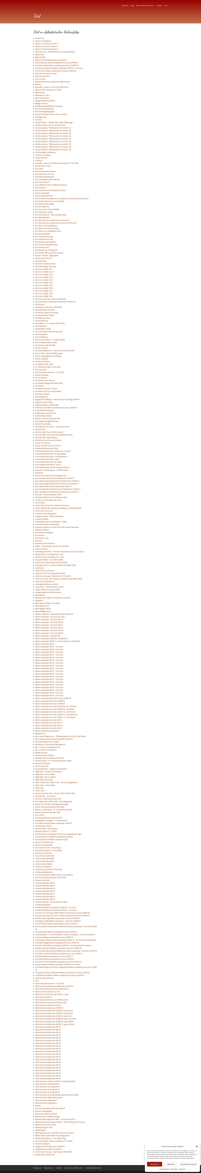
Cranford (38, 160)
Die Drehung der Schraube (45, 266)
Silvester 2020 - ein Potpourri (46, 829)
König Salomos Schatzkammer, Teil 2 (49, 557)
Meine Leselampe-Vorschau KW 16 (48, 720)
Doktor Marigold (41, 359)
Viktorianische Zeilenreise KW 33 (48, 1051)
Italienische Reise (42, 530)
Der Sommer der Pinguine (45, 242)
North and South (41, 766)
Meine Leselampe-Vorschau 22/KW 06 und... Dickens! (56, 706)
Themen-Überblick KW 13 (45, 899)
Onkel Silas (39, 788)
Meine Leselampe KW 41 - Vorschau (49, 679)
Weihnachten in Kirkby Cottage (47, 1116)
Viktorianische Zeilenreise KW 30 (48, 1046)
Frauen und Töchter (43, 443)
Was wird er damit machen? (46, 1114)
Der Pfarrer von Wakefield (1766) (48, 231)
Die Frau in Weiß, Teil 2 (44, 277)
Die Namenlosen (41, 321)
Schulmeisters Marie (43, 826)
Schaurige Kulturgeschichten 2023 (48, 818)
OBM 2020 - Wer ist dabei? (45, 777)
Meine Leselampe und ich (145, 5)
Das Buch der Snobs (43, 166)
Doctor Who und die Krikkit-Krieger (49, 353)
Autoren (159, 5)
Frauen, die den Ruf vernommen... (48, 446)
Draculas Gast (40, 369)
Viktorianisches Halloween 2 (46, 1103)
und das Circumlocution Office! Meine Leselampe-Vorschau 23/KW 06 (62, 913)
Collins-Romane (41, 158)
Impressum (182, 1169)
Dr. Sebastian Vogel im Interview (48, 367)
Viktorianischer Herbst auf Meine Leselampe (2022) (55, 1081)
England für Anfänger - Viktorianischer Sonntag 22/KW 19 (57, 399)
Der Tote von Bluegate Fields (46, 245)
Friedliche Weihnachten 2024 (46, 448)
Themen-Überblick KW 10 (45, 891)
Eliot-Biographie (41, 397)
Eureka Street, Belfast (43, 416)
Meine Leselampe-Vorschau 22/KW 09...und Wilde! (54, 709)
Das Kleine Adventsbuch (44, 177)
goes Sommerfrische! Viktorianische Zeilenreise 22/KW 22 (57, 489)
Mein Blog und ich (42, 606)
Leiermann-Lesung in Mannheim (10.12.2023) (52, 576)
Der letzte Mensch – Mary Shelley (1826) (50, 215)
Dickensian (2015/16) (43, 258)
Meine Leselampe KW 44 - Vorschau (49, 687)
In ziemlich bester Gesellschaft (47, 524)
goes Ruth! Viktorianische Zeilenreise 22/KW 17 (53, 486)
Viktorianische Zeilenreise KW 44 (48, 1073)
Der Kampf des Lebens (44, 212)
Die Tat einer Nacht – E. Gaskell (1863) (50, 340)
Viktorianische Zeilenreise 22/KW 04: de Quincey (54, 1011)
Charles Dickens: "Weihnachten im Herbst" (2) (53, 130)
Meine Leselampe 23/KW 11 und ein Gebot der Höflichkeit (57, 641)
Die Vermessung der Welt (45, 345)
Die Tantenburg (41, 337)
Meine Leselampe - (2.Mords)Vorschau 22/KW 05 (54, 614)
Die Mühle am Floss (42, 318)
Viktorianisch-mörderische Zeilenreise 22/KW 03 (54, 986)
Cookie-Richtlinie (164, 1169)
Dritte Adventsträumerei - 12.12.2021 (49, 372)
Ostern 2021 (40, 790)
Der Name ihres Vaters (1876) (46, 228)
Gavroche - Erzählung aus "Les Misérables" (52, 470)
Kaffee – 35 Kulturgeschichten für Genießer (52, 546)
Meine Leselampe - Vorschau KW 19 (49, 619)
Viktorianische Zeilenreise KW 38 (48, 1059)
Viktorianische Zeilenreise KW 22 (48, 1032)
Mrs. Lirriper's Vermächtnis (46, 750)
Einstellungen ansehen (189, 1164)
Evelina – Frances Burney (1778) (47, 418)
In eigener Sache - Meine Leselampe (49, 516)
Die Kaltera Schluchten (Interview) (48, 307)
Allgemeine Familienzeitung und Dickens (51, 60)
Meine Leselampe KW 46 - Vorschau (49, 693)
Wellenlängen (40, 1130)
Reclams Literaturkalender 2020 (47, 812)
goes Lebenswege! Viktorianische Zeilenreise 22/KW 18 (56, 484)
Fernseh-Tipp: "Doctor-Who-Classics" (49, 432)
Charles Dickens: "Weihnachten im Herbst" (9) (53, 149)
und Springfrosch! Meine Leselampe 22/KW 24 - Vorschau (57, 964)
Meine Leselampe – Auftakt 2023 (47, 636)
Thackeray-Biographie (43, 872)
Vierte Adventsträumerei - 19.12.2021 (49, 983)
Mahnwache (40, 595)
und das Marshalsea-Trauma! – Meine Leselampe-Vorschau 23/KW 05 (62, 915)
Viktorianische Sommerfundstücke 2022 (51, 1002)
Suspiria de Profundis (43, 853)
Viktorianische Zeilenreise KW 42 (48, 1068)
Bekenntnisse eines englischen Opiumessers (52, 82)
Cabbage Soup (41, 117)
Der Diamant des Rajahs (44, 204)
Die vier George (41, 348)
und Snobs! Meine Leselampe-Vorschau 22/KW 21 (54, 959)
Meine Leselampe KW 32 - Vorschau (49, 657)
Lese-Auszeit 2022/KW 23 (45, 581)
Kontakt (59, 1168)
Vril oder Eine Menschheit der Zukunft (50, 1108)
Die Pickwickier (41, 326)
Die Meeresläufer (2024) (44, 315)
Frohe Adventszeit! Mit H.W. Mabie (48, 462)
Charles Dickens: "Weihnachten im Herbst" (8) (53, 147)
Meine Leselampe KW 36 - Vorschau (49, 668)
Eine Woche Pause (42, 394)
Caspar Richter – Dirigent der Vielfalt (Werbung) (54, 122)
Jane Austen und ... (42, 538)
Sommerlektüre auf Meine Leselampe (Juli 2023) (54, 837)
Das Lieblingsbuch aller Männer (47, 179)
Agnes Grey (39, 54)
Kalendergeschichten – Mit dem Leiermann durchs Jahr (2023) (59, 551)
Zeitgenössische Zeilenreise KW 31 (48, 1149)
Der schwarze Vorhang (44, 236)
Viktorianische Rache (43, 997)
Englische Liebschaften (44, 402)
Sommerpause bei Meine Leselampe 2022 (51, 839)
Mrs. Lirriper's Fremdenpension (47, 747)
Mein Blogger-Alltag (42, 608)
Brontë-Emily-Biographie (44, 111)
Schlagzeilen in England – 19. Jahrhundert (51, 820)
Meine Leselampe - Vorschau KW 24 (49, 633)
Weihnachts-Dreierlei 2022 (45, 1125)
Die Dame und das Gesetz (45, 264)
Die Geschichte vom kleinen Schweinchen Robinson (55, 302)
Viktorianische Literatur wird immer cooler (52, 994)
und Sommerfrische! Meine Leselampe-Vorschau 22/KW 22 (58, 962)
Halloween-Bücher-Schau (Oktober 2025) (51, 497)
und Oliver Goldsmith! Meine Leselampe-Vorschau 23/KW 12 (58, 953)
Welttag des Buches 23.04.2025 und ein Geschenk (54, 1133)
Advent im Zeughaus (43, 41)
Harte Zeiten (40, 503)
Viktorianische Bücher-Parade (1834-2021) (51, 989)
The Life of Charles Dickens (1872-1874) (50, 877)
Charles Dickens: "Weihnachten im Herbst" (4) (53, 136)
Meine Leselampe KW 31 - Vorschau (49, 655)
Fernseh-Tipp (40, 429)
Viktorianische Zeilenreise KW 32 (48, 1049)
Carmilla (38, 120)
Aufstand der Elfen (42, 76)
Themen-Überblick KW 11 (45, 894)
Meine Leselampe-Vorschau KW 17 (48, 723)
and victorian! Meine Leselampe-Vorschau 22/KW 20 (55, 71)
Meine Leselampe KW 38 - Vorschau (49, 674)
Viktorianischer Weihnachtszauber (48, 1097)
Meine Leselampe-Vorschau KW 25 (48, 728)
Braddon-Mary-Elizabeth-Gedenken (49, 106)
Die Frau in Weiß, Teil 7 (44, 291)
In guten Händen (41, 519)
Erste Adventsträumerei (44, 410)
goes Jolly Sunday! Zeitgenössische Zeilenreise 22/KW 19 (57, 481)
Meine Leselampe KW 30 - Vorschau (49, 652)
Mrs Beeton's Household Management (50, 744)
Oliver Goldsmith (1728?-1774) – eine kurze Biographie (56, 782)
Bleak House (40, 92)
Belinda (38, 84)
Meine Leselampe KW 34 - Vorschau (49, 663)
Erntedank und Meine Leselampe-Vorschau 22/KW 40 (56, 407)
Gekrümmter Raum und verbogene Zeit (50, 475)
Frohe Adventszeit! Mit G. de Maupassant (51, 456)
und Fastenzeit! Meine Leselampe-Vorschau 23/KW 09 (56, 932)
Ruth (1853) (39, 815)
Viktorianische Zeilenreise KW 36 (48, 1054)
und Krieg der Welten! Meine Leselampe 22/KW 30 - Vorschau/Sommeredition (65, 940)
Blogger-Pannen (41, 103)
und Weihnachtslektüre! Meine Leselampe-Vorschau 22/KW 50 (59, 975)
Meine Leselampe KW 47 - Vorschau (49, 695)
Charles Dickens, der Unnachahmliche (50, 125)
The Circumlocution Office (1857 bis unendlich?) (54, 875)
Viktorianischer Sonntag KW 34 (47, 1084)
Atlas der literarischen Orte (46, 73)
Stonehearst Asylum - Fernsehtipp (48, 850)
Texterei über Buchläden (45, 858)
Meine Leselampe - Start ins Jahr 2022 (50, 617)
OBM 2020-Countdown (44, 780)
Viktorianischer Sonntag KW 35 (47, 1087)
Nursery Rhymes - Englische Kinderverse (51, 769)
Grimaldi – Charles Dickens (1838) (48, 494)
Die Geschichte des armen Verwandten (50, 299)
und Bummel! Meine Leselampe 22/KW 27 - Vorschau (56, 910)
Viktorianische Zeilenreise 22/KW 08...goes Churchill (55, 1019)
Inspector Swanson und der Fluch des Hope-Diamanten (57, 527)
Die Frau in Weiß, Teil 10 (44, 272)
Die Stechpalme (41, 334)
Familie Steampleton (43, 424)
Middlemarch (40, 733)
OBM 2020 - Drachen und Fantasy (48, 771)
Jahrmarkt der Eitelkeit (44, 532)
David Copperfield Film (44, 196)
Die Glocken (40, 304)
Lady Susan (39, 568)
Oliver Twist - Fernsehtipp (45, 785)
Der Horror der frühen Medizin (47, 209)
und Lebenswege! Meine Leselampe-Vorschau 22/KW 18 (57, 943)
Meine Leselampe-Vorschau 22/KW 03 (50, 704)
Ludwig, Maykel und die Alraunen (48, 592)
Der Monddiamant (42, 217)
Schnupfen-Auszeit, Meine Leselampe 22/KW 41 (53, 823)
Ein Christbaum (41, 378)
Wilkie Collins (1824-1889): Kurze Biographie (52, 1135)
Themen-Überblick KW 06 (45, 883)
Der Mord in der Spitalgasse (46, 226)
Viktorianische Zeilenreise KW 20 (48, 1030)
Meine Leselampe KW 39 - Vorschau (49, 676)
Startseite (125, 5)
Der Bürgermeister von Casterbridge (49, 201)
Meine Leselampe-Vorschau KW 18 (48, 725)
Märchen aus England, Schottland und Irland (52, 598)
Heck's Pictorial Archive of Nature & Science (52, 505)
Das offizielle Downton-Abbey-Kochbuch (51, 185)
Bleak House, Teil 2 (42, 95)
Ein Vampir (39, 386)
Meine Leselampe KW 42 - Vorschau (49, 682)
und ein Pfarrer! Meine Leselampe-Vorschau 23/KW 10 (56, 924)
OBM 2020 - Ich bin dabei (45, 774)
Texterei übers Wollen (43, 864)
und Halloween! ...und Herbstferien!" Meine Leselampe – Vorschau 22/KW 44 (65, 934)
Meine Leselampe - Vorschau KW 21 (49, 625)
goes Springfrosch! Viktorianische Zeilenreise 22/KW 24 (56, 492)
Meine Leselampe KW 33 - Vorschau (49, 660)
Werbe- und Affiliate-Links (73, 1168)
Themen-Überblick (42, 880)
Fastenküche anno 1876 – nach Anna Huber (52, 427)
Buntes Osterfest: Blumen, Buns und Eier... (51, 114)
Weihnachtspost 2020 (43, 1127)
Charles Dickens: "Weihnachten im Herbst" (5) (53, 139)
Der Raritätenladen (42, 234)
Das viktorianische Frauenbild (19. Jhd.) (50, 190)
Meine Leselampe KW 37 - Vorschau (49, 671)
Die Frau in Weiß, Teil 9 (44, 296)
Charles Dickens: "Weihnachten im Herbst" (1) (53, 128)
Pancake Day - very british (45, 796)
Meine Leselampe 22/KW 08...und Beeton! (51, 638)
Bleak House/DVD (42, 98)
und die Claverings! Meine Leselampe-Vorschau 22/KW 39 (57, 918)
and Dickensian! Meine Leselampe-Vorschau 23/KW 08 (56, 63)
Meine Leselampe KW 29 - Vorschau (49, 649)
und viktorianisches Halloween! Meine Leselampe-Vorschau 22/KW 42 (62, 972)
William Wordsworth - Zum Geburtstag (50, 1138)
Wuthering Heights (42, 1144)
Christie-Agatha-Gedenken (45, 152)
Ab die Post (39, 38)
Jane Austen (39, 535)
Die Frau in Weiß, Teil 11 (44, 274)
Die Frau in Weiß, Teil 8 (44, 293)
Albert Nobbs (40, 57)
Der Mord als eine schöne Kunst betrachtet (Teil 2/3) (55, 223)
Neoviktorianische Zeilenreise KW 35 (49, 758)
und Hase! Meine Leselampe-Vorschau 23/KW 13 (54, 937)
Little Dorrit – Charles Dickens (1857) (49, 587)
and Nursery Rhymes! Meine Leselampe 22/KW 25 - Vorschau (59, 68)
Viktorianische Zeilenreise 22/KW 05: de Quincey (54, 1013)
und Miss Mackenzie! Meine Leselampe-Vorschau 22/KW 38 (58, 948)
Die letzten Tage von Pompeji (46, 312)
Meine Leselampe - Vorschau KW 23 (49, 630)
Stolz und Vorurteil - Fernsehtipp (48, 848)
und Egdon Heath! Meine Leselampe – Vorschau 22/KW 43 (58, 921)
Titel (166, 5)
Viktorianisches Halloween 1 (46, 1100)
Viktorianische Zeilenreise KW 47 (48, 1078)
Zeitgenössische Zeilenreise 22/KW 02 (50, 1146)
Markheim (39, 600)
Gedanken (39, 473)
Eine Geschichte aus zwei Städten (48, 391)
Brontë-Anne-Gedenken (44, 109)
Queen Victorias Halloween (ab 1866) (49, 807)
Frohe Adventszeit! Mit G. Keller (47, 459)
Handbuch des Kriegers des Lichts (48, 500)
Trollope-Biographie (43, 905)
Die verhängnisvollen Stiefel (46, 342)
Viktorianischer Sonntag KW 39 (47, 1092)
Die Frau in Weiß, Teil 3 (44, 280)
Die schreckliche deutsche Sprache (49, 331)
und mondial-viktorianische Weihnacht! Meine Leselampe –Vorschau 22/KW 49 (66, 951)
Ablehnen (170, 1164)
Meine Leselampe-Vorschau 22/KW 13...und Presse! (55, 712)
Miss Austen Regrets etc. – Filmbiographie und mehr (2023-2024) (60, 736)
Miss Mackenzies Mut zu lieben (47, 742)
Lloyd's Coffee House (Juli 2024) (47, 589)
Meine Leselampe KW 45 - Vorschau (49, 690)
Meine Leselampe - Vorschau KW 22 (49, 628)
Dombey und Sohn (42, 361)
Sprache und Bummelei (44, 842)
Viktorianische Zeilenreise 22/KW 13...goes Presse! (54, 1024)
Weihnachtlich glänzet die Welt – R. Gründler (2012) (55, 1119)
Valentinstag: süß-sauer (44, 978)
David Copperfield (42, 193)
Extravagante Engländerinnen (47, 421)
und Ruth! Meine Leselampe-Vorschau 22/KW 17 (54, 956)
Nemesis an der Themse (44, 755)
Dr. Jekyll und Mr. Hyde (44, 364)
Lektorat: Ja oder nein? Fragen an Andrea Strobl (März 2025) (58, 579)
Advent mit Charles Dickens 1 (46, 44)
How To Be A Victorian (44, 511)
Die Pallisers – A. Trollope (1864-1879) (49, 323)
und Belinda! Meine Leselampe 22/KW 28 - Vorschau (55, 907)
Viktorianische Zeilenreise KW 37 (48, 1057)
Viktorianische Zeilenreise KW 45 (48, 1076)
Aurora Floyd (40, 79)
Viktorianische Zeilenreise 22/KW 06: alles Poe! (53, 1016)
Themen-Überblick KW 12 (45, 896)
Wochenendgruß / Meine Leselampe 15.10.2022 (53, 1141)
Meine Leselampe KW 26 (44, 644)
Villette (38, 1106)
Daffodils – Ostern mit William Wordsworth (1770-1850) (57, 163)
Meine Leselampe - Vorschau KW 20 (49, 622)
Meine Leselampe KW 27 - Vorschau (49, 647)
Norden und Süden (42, 763)
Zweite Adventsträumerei (45, 1154)
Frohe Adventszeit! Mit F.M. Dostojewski (50, 454)
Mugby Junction (41, 752)
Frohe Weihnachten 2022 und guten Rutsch (52, 467)
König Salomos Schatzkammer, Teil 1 (49, 554)
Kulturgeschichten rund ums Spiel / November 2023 (55, 565)
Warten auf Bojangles (43, 1111)
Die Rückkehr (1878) (43, 329)
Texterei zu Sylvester (43, 867)
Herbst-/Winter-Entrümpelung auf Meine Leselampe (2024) (58, 508)
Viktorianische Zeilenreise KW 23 (48, 1035)
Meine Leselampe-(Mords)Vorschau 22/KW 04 (53, 698)
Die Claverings (40, 261)
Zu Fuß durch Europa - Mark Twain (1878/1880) (53, 1152)
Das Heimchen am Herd (44, 174)
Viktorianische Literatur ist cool (47, 991)
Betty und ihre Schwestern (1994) (48, 90)
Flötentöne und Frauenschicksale (48, 440)
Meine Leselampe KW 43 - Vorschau (49, 685)
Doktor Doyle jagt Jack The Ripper (48, 356)
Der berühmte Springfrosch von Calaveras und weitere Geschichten (62, 198)
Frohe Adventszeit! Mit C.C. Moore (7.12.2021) (53, 451)
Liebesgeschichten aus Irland (46, 584)
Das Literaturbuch (42, 182)
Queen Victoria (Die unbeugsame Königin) (51, 804)
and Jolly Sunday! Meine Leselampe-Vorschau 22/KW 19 (57, 65)
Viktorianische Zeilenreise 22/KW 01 (49, 1008)
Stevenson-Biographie (44, 845)
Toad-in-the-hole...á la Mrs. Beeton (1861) (51, 902)
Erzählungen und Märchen (45, 413)
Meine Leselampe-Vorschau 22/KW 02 (50, 701)
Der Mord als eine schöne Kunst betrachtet (52, 220)
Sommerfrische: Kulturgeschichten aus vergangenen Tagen (58, 834)
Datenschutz (174, 1169)
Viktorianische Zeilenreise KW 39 (48, 1062)
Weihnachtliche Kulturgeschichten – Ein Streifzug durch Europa (60, 1122)
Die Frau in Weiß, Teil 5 (44, 285)
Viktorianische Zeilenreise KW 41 (48, 1065)
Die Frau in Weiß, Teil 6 (44, 288)
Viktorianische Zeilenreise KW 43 (48, 1070)
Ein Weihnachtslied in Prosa (46, 388)
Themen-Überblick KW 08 (45, 888)
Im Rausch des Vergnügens (46, 513)
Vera (37, 981)
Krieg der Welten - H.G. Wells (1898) (49, 560)
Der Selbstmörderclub (44, 239)
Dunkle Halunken (42, 375)
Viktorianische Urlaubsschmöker (48, 1005)
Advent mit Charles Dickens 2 (46, 46)
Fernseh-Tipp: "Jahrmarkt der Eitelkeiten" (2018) (53, 435)
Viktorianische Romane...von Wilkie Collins (51, 1000)
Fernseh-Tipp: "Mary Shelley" (46, 437)
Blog (132, 5)
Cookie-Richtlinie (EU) (93, 1168)
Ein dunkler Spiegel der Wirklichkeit (49, 383)
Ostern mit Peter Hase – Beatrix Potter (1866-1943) (55, 793)
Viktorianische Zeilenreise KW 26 (48, 1043)
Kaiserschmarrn (41, 549)
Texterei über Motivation (45, 861)
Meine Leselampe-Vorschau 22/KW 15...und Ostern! (55, 717)
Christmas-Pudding (42, 155)
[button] (197, 1146)
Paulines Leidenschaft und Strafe (48, 799)
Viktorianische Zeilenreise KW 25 (48, 1040)
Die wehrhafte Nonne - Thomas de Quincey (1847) (54, 350)
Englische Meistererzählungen (47, 405)
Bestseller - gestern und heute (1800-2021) (51, 87)
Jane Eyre (38, 541)
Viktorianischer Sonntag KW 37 (47, 1089)
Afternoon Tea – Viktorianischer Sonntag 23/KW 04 (55, 52)
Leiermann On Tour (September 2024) (50, 573)
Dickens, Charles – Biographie (46, 255)
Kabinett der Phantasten (45, 543)
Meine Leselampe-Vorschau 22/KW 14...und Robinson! (56, 714)
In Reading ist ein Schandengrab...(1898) (51, 522)
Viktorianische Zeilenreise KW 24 (48, 1038)
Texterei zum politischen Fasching (48, 869)
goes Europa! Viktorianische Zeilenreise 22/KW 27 (54, 478)
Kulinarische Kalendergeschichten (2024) (51, 562)
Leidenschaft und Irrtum (44, 570)
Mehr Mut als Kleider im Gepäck (47, 603)
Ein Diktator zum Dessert (45, 380)
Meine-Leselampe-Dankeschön (47, 731)
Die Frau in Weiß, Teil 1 (44, 269)
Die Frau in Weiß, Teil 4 (44, 283)
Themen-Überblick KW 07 (45, 886)
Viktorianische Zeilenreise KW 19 (48, 1027)
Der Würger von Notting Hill (46, 250)
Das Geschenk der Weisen (45, 171)
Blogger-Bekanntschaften (45, 101)
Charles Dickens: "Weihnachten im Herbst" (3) (53, 133)
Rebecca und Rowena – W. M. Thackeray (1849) (53, 810)
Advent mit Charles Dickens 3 (46, 49)
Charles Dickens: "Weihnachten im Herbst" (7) (53, 144)
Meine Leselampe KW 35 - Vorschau (49, 666)
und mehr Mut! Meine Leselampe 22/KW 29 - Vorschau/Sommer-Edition (63, 945)
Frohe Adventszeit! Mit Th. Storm (48, 465)
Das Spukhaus (40, 187)
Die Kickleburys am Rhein (45, 310)
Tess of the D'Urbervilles (44, 856)
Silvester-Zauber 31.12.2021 (46, 831)
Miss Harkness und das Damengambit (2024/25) (54, 739)
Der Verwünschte (42, 247)
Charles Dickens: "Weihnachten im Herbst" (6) (53, 141)
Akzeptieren (154, 1164)
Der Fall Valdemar (42, 206)
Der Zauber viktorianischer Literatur (49, 253)
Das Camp (39, 168)
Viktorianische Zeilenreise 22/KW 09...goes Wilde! (54, 1021)
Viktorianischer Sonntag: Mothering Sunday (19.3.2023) (56, 1095)
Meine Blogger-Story (43, 611)
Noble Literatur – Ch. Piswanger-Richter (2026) (53, 761)
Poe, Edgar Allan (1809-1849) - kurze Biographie (53, 801)
